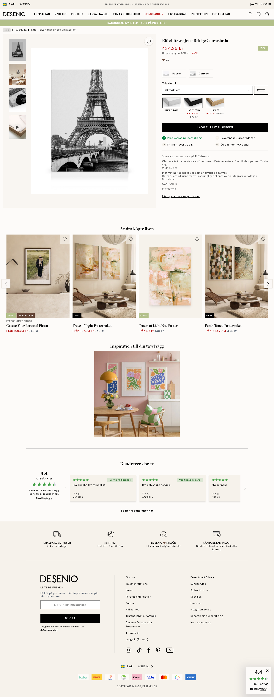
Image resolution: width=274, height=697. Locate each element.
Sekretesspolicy (49, 630)
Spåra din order (200, 590)
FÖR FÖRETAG (221, 14)
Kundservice (198, 583)
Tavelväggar (177, 14)
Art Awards (132, 633)
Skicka (70, 618)
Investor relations (137, 583)
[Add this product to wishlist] (148, 41)
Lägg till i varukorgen (215, 127)
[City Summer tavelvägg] (137, 394)
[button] (261, 90)
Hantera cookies (200, 622)
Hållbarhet (132, 609)
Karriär (130, 603)
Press (129, 590)
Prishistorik (169, 188)
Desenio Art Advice (202, 577)
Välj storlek (169, 83)
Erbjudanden (153, 14)
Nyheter (60, 14)
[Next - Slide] (271, 107)
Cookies (195, 603)
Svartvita (21, 30)
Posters (77, 14)
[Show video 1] (17, 127)
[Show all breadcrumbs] (7, 30)
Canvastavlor (98, 14)
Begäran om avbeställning (206, 616)
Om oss (130, 577)
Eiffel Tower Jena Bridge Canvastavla (53, 30)
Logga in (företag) (137, 639)
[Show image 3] (17, 100)
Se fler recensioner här (137, 510)
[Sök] (250, 14)
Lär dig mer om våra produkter (181, 196)
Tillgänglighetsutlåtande (141, 616)
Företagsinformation (138, 596)
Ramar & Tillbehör (126, 14)
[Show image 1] (17, 50)
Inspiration (199, 14)
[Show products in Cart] (267, 14)
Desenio (147, 686)
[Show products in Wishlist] (259, 14)
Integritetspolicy (200, 609)
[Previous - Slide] (159, 107)
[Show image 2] (17, 74)
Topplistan (42, 14)
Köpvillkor (196, 596)
